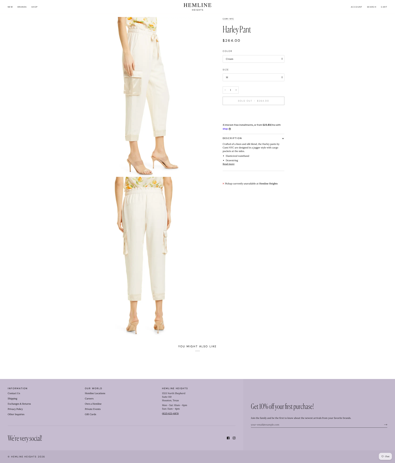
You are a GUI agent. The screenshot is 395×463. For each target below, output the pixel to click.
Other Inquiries (16, 414)
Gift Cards (90, 414)
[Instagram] (234, 438)
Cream (229, 58)
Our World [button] (93, 388)
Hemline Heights (24, 456)
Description (232, 138)
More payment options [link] (235, 119)
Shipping (12, 398)
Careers (89, 398)
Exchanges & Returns (19, 403)
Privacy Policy (15, 409)
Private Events (93, 409)
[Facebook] (228, 438)
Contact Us (14, 393)
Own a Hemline (93, 403)
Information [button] (18, 388)
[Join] (383, 424)
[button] (22, 7)
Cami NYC (228, 19)
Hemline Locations (95, 393)
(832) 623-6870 (170, 413)
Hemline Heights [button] (175, 388)
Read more (229, 163)
